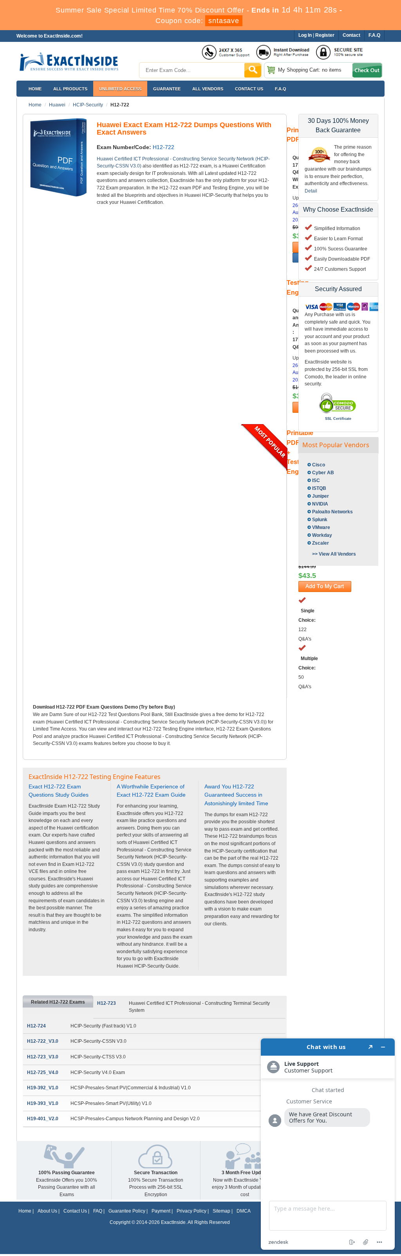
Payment (161, 1211)
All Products (70, 88)
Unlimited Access (120, 88)
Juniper (320, 496)
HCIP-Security (88, 105)
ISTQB (319, 488)
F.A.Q (280, 88)
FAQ (97, 1211)
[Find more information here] (328, 1144)
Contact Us (75, 1211)
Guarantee (167, 88)
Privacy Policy (191, 1211)
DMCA (244, 1211)
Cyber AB (323, 472)
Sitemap (221, 1211)
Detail (311, 191)
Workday (322, 535)
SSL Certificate (338, 419)
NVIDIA (320, 504)
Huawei (57, 105)
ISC (316, 480)
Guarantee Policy (126, 1211)
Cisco (318, 465)
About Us (47, 1211)
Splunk (319, 519)
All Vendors (207, 88)
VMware (321, 527)
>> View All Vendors (334, 554)
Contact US (249, 88)
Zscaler (320, 543)
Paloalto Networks (332, 512)
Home (35, 88)
